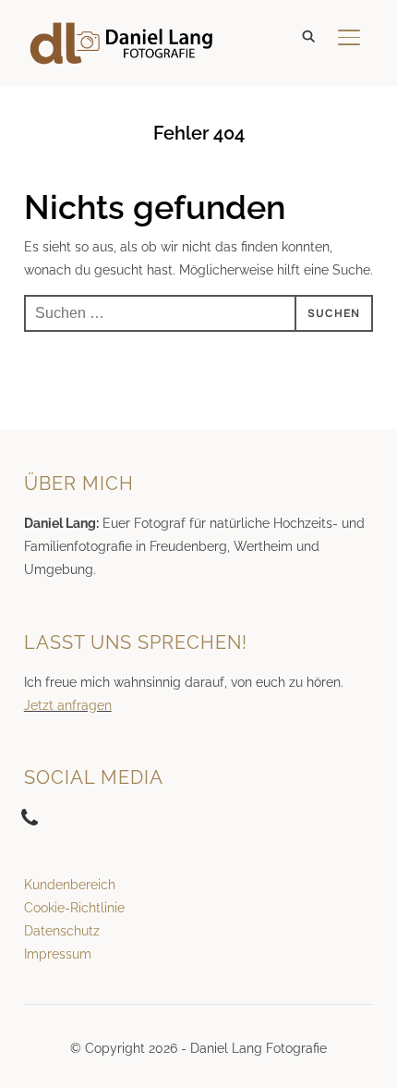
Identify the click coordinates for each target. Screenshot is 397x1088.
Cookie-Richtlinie (74, 907)
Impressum (57, 954)
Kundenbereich (69, 884)
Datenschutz (62, 930)
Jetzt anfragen (68, 705)
